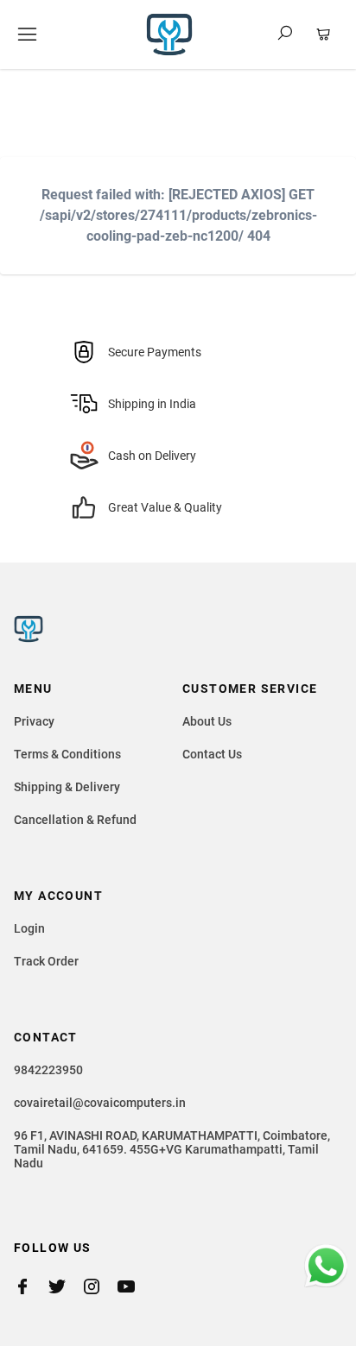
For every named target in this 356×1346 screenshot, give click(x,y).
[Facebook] (31, 1286)
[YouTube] (135, 1286)
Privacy (34, 721)
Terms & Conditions (67, 754)
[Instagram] (100, 1286)
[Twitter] (65, 1286)
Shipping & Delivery (67, 787)
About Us (207, 721)
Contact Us (212, 754)
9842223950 (48, 1070)
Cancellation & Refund (75, 820)
